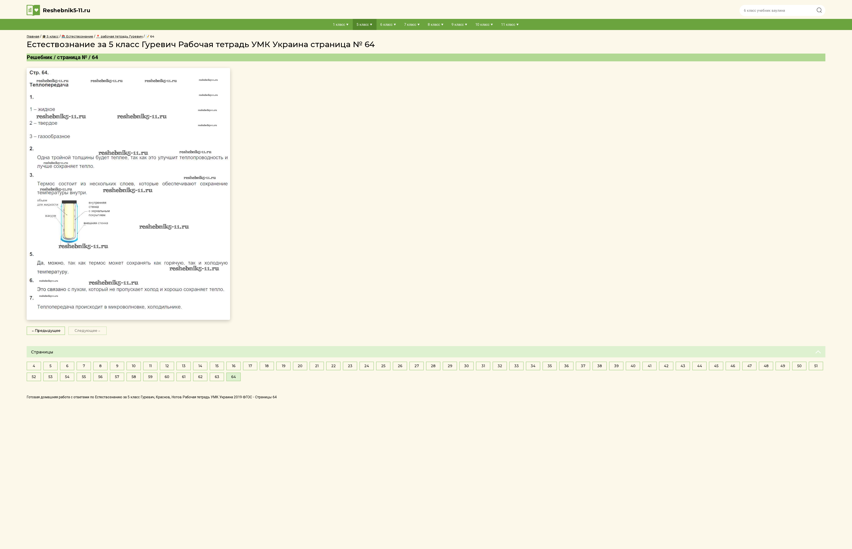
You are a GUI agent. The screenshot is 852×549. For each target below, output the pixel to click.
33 (516, 366)
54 (67, 377)
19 (283, 366)
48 (766, 366)
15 (217, 366)
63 (217, 377)
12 (167, 366)
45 (716, 366)
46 (732, 366)
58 (134, 377)
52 (34, 377)
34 (533, 366)
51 (816, 366)
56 (100, 377)
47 (749, 366)
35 (550, 366)
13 (183, 366)
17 (250, 366)
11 (150, 366)
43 (682, 366)
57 (117, 377)
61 (183, 377)
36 (566, 366)
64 (233, 377)
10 (134, 366)
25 (383, 366)
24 (366, 366)
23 (350, 366)
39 (616, 366)
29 (450, 366)
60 (167, 377)
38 (599, 366)
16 (233, 366)
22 (333, 366)
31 (483, 366)
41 (649, 366)
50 (799, 366)
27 (416, 366)
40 (633, 366)
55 (84, 377)
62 (200, 377)
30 (466, 366)
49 (782, 366)
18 (267, 366)
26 (400, 366)
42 (666, 366)
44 (699, 366)
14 (200, 366)
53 (50, 377)
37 (583, 366)
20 (300, 366)
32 (500, 366)
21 (317, 366)
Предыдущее (47, 331)
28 (433, 366)
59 (150, 377)
